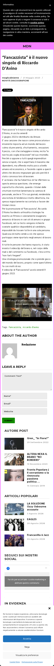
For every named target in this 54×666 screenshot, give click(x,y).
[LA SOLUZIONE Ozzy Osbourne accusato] (14, 509)
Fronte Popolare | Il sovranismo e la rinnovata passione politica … (38, 475)
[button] (49, 608)
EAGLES (31, 519)
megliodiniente (10, 78)
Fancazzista (15, 327)
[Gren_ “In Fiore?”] (14, 444)
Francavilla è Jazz (38, 535)
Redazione (29, 344)
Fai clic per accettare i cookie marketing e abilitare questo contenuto (27, 302)
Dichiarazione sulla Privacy (32, 662)
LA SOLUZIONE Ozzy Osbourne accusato (36, 506)
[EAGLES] (14, 525)
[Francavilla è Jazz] (14, 540)
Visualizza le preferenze (27, 655)
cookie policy (37, 22)
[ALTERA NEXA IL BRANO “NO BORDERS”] (14, 459)
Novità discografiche (15, 80)
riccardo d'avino (31, 327)
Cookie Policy (15, 662)
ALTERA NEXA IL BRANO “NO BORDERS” (37, 457)
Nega (27, 647)
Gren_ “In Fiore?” (38, 438)
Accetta (27, 639)
